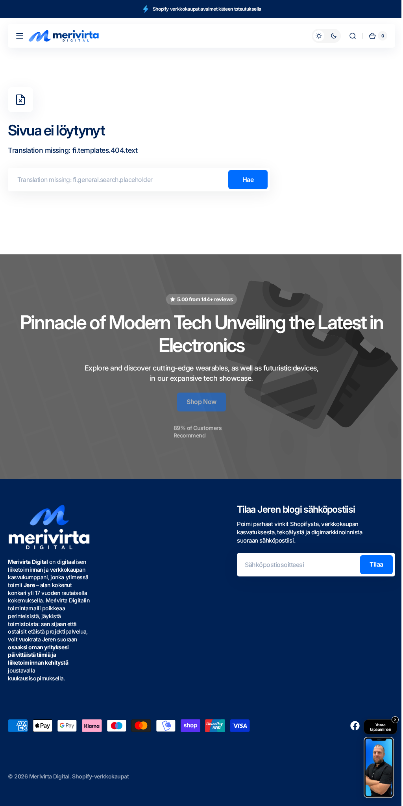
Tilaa (370, 564)
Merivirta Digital (49, 776)
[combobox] (139, 179)
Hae (248, 179)
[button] (19, 35)
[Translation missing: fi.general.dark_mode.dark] (320, 36)
